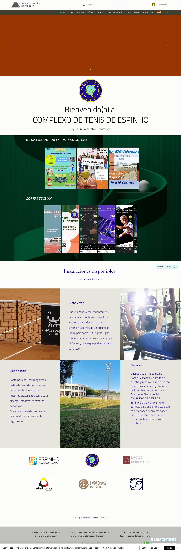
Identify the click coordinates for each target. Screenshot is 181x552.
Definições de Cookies (151, 547)
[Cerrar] (177, 548)
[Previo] (14, 45)
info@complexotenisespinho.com (87, 535)
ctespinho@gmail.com (46, 535)
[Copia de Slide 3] (92, 69)
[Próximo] (166, 45)
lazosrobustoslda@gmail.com (135, 535)
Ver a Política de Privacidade (115, 547)
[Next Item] (134, 168)
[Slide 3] (90, 69)
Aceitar (169, 547)
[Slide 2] (88, 69)
